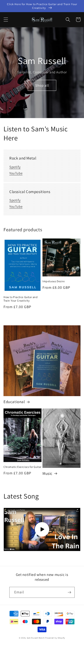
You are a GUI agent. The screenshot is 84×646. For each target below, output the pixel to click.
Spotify (15, 167)
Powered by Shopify (55, 637)
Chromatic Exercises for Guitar (23, 467)
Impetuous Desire (53, 281)
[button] (6, 19)
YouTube (15, 173)
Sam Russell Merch (36, 637)
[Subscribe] (69, 592)
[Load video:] (42, 529)
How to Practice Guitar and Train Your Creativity (21, 299)
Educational (14, 401)
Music (47, 473)
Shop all (42, 85)
